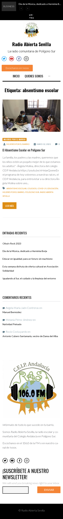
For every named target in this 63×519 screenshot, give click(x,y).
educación (52, 188)
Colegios (31, 188)
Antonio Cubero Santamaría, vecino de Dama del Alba (30, 336)
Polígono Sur (32, 192)
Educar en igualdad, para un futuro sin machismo (28, 258)
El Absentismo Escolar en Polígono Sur (24, 150)
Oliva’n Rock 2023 (12, 243)
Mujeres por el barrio (15, 139)
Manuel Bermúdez (12, 312)
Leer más (9, 205)
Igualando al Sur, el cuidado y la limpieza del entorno (29, 278)
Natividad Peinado (12, 324)
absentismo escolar (16, 188)
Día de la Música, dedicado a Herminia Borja (25, 251)
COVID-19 (41, 188)
